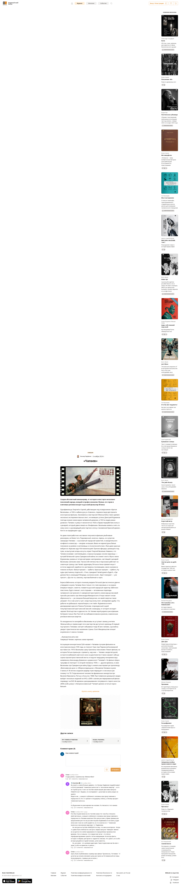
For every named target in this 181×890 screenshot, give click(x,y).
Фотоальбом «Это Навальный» (167, 604)
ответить (75, 779)
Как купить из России (123, 873)
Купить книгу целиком (90, 691)
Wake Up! (164, 279)
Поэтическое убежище (169, 115)
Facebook (176, 882)
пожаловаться (83, 779)
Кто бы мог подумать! (169, 405)
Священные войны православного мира (168, 763)
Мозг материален (167, 198)
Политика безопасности (104, 873)
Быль (163, 41)
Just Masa (164, 364)
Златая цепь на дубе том (168, 563)
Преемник (164, 684)
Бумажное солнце (167, 442)
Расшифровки (166, 723)
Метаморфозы (166, 155)
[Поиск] (111, 3)
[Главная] (72, 3)
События (103, 3)
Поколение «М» (166, 79)
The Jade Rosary (166, 482)
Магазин (91, 3)
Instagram (175, 877)
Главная (53, 873)
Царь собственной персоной (167, 326)
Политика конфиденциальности (81, 873)
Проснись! (164, 806)
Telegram (176, 880)
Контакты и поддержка (104, 875)
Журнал (79, 3)
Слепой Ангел (166, 844)
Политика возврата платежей (80, 875)
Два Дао (164, 641)
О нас (118, 875)
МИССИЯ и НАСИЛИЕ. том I (168, 241)
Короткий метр (166, 521)
